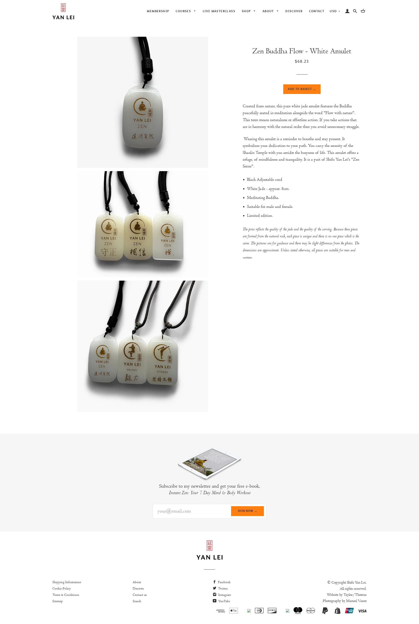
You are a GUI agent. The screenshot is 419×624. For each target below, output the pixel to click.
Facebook (223, 582)
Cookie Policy (61, 588)
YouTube (223, 601)
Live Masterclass (219, 11)
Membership (158, 11)
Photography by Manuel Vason (345, 601)
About (137, 582)
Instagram (224, 595)
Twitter (222, 588)
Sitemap (57, 601)
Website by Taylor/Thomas (347, 595)
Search (137, 601)
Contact (316, 11)
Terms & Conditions (65, 595)
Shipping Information (66, 582)
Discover (293, 11)
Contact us (140, 595)
